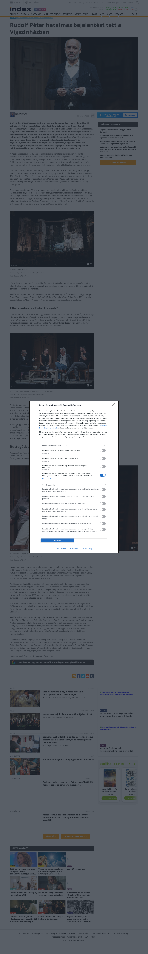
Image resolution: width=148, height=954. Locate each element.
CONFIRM (57, 540)
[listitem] (74, 445)
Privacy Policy (87, 549)
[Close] (114, 405)
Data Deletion (61, 549)
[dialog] (74, 477)
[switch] (103, 450)
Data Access (74, 549)
